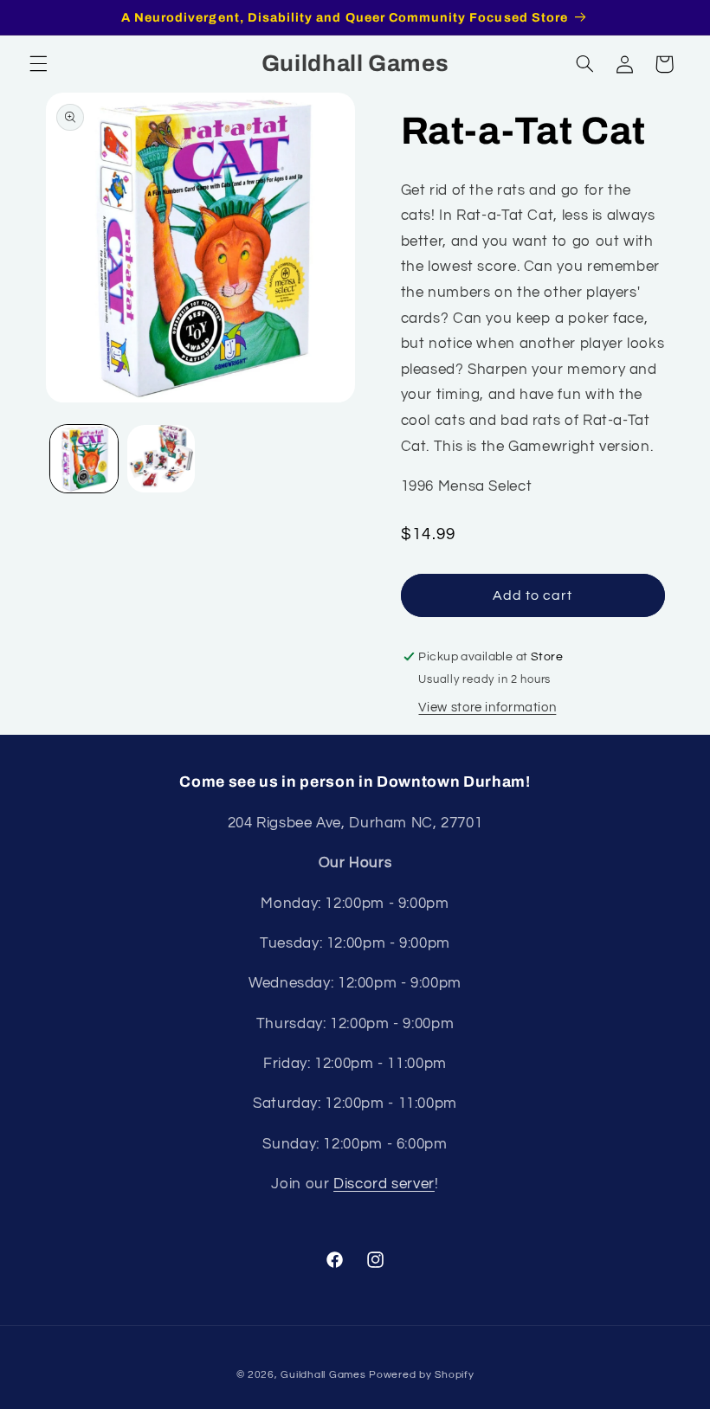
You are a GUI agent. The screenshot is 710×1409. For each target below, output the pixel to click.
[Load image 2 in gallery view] (161, 458)
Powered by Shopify (421, 1375)
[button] (38, 64)
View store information (487, 707)
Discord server (384, 1184)
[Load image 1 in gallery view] (84, 458)
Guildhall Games (323, 1375)
